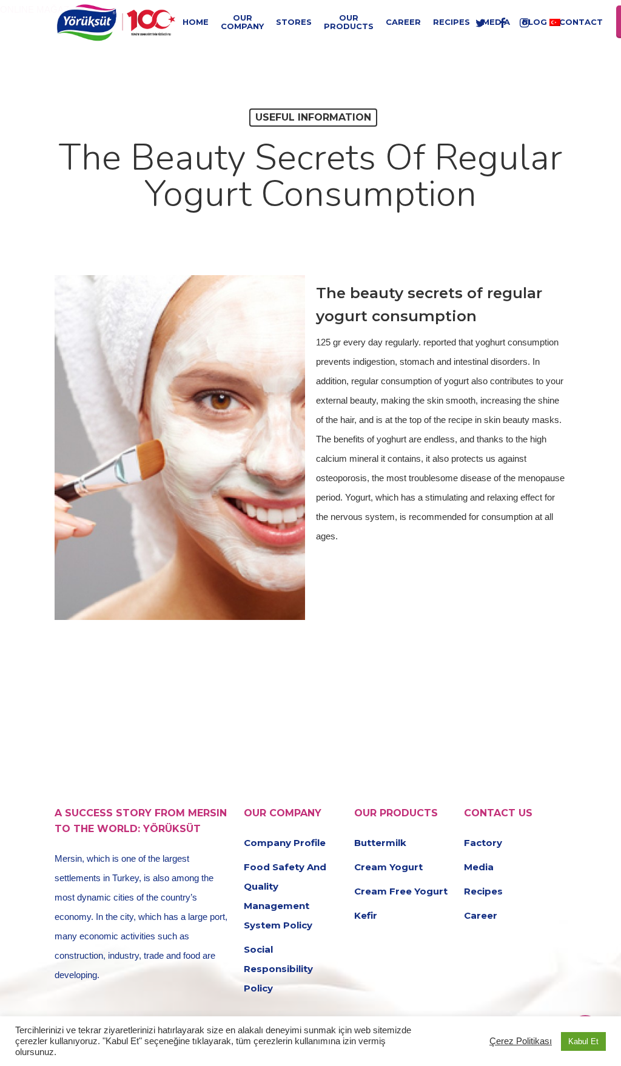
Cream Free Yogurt (401, 891)
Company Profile (285, 842)
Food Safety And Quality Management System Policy (285, 896)
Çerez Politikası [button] (520, 1041)
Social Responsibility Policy (278, 969)
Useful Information (313, 117)
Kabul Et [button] (583, 1041)
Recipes (483, 891)
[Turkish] (554, 22)
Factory (483, 842)
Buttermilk (380, 842)
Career (480, 915)
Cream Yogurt (388, 867)
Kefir (365, 915)
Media (479, 867)
